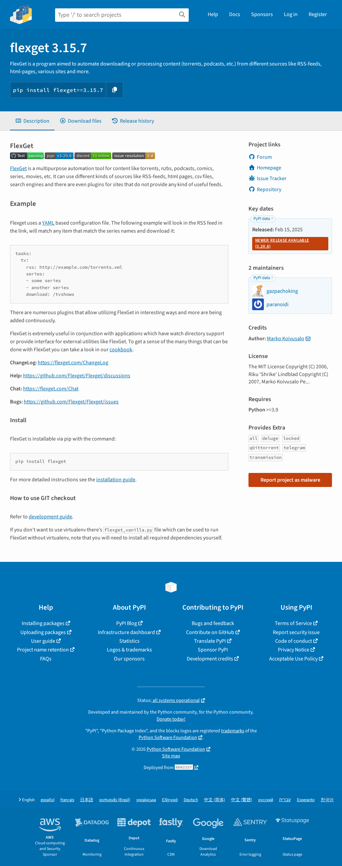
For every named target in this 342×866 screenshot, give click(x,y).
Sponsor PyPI (213, 649)
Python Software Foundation (168, 737)
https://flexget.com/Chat (50, 388)
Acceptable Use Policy (293, 658)
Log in (291, 14)
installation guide (115, 479)
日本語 (86, 800)
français (67, 800)
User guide (43, 641)
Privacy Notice (293, 649)
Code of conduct (293, 641)
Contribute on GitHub (210, 632)
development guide (50, 516)
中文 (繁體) (241, 800)
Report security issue (296, 632)
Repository (269, 189)
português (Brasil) (114, 800)
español (47, 800)
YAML (48, 223)
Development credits (210, 658)
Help (213, 14)
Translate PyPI (210, 641)
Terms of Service (293, 623)
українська (146, 800)
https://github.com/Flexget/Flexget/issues (71, 401)
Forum (264, 157)
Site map (171, 755)
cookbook (121, 349)
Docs (234, 14)
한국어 (327, 800)
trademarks (232, 730)
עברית (285, 800)
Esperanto (306, 800)
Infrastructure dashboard (126, 632)
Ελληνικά (170, 800)
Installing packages (43, 623)
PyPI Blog (126, 623)
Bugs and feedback (213, 623)
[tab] (32, 121)
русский (265, 800)
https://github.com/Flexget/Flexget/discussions (76, 375)
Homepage (269, 167)
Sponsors (262, 14)
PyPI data (261, 219)
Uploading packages (43, 632)
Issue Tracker (272, 178)
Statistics (129, 641)
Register (318, 14)
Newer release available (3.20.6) (282, 243)
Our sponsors (129, 658)
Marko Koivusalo (285, 338)
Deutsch (191, 800)
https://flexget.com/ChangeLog (73, 362)
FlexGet (18, 168)
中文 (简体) (214, 800)
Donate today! (171, 719)
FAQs (45, 658)
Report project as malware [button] (290, 480)
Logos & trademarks (129, 649)
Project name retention (43, 649)
